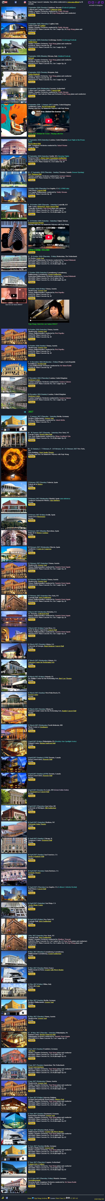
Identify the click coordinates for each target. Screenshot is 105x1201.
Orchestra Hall (47, 840)
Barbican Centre (34, 380)
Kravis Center (33, 695)
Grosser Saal (42, 290)
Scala (38, 986)
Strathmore (44, 727)
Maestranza (41, 516)
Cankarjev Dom (56, 9)
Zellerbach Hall (43, 614)
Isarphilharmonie (34, 1180)
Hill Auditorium (50, 808)
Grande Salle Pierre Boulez (54, 970)
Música (39, 484)
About (29, 1198)
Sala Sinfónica (55, 500)
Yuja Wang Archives (40, 1198)
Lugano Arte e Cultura (36, 1164)
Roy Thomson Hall (34, 174)
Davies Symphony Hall (36, 856)
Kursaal (31, 58)
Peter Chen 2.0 (60, 1198)
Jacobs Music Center (35, 905)
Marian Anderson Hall (47, 743)
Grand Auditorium (54, 274)
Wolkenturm (32, 42)
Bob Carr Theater (65, 678)
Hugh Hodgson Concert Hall (54, 646)
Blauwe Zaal (59, 1099)
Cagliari (42, 25)
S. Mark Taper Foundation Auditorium (53, 158)
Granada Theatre (34, 873)
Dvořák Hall (42, 364)
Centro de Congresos (44, 549)
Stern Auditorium (45, 597)
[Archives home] (3, 1198)
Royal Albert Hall (34, 143)
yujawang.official (73, 2)
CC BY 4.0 (74, 1198)
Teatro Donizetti (34, 74)
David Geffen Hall (46, 434)
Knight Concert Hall (69, 711)
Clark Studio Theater (46, 452)
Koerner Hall (47, 759)
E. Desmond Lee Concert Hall (38, 792)
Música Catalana (42, 533)
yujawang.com (99, 1199)
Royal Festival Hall (48, 106)
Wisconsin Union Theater (37, 824)
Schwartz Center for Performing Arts (41, 662)
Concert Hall (55, 90)
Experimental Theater (36, 223)
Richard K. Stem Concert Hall (47, 206)
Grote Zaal (40, 258)
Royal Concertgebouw (36, 1067)
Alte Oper (31, 1051)
